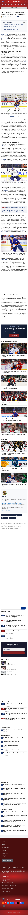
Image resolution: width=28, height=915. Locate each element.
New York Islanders (6, 521)
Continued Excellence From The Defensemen (13, 24)
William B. (8, 617)
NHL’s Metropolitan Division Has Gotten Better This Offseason (14, 403)
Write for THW (4, 844)
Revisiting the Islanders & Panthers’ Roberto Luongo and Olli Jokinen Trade (13, 388)
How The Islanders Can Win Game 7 (11, 29)
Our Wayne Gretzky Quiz (6, 891)
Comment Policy (5, 853)
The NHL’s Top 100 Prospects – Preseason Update (14, 737)
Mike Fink (4, 496)
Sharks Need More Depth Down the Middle (10, 528)
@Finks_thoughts (8, 505)
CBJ (3, 708)
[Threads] (18, 903)
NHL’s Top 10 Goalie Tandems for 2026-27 (12, 729)
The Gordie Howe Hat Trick (7, 890)
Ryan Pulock (23, 127)
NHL (4, 625)
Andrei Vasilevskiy (4, 145)
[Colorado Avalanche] (22, 5)
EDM (4, 620)
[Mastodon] (21, 903)
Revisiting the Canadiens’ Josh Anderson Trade (14, 784)
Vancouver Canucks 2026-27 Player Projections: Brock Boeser (14, 469)
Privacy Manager (7, 860)
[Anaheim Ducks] (2, 5)
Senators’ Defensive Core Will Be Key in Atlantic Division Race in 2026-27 (13, 454)
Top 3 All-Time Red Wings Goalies (10, 745)
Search (23, 608)
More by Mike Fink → (6, 510)
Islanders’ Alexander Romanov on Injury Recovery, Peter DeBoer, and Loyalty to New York (14, 419)
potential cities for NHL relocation (8, 503)
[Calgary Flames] (12, 5)
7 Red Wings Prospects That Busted (11, 741)
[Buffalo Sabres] (9, 5)
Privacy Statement (5, 852)
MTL (4, 615)
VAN (4, 631)
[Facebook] (13, 903)
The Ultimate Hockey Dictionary (7, 882)
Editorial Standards (5, 847)
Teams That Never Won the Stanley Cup (9, 885)
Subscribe (14, 652)
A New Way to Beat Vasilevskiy (10, 26)
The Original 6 (4, 887)
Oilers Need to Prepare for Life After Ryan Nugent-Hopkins (14, 485)
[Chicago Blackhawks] (19, 5)
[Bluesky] (11, 903)
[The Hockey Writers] (3, 1)
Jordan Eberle (4, 259)
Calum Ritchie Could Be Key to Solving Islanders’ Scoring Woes (14, 372)
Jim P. (7, 628)
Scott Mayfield (3, 525)
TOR (4, 703)
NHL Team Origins (5, 883)
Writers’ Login (4, 856)
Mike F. (4, 16)
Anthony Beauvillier (5, 34)
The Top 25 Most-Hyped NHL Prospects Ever (13, 748)
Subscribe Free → (14, 335)
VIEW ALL (14, 724)
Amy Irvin (12, 116)
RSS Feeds (4, 850)
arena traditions (19, 503)
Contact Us (4, 855)
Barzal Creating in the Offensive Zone (11, 27)
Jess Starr (17, 254)
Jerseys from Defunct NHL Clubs (7, 888)
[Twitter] (8, 903)
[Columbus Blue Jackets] (25, 5)
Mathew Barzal (23, 523)
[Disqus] (14, 549)
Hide (24, 22)
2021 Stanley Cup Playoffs (7, 523)
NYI (17, 16)
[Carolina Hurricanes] (15, 5)
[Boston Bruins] (6, 5)
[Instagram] (16, 903)
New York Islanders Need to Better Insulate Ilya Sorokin (13, 356)
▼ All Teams (14, 7)
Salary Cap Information (6, 879)
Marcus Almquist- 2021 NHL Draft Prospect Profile (11, 526)
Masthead (3, 845)
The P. (7, 633)
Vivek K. (7, 622)
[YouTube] (5, 903)
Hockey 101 (4, 880)
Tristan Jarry (5, 190)
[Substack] (3, 903)
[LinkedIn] (23, 903)
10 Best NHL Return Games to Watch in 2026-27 (13, 434)
